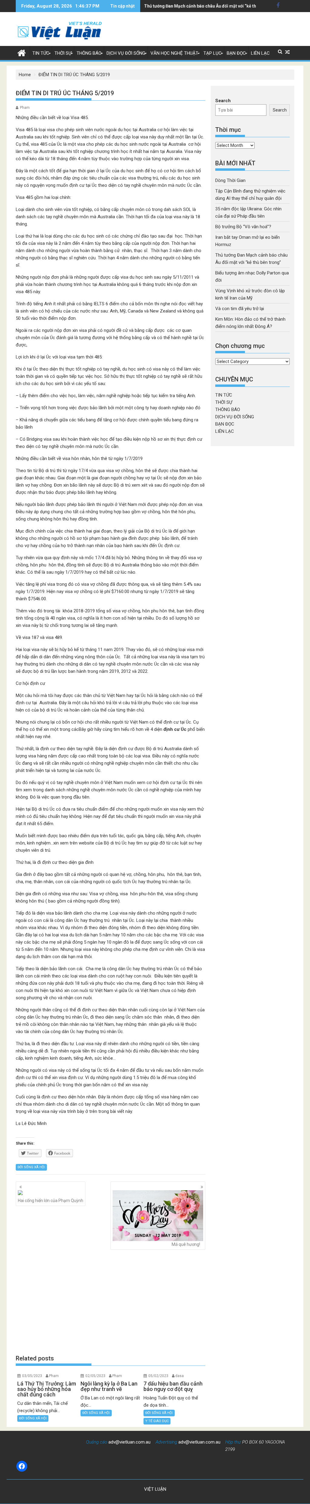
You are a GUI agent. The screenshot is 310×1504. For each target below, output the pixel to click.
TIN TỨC (40, 53)
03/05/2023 (32, 1376)
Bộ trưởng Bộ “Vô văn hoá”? (243, 226)
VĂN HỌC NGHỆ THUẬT (174, 53)
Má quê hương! (186, 1244)
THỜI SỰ (62, 53)
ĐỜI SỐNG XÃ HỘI (31, 1167)
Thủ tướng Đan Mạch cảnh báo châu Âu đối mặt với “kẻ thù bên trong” (212, 6)
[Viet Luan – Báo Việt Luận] (22, 52)
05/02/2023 (158, 1376)
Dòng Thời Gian (230, 180)
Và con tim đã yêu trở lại (239, 308)
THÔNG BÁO (89, 53)
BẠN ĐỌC (236, 53)
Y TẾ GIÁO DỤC (157, 1421)
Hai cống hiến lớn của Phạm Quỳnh (50, 1200)
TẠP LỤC (212, 53)
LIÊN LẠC (260, 53)
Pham (25, 107)
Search (223, 100)
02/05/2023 (95, 1376)
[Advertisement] (110, 1302)
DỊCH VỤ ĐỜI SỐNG (126, 53)
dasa (179, 1376)
